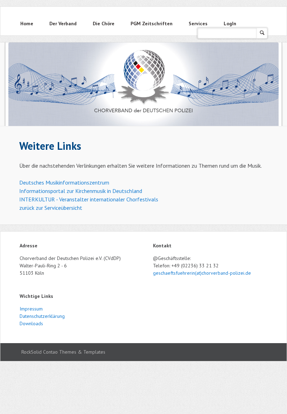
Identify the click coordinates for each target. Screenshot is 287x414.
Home (26, 23)
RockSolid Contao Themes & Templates (63, 352)
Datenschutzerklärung (42, 316)
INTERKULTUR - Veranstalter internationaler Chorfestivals (88, 199)
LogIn (230, 23)
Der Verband (63, 23)
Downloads (31, 323)
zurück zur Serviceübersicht (50, 207)
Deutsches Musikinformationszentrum (64, 182)
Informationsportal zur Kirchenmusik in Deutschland (80, 190)
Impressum (31, 309)
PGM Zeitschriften (152, 23)
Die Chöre (103, 23)
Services (198, 23)
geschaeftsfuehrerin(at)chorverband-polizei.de (202, 273)
